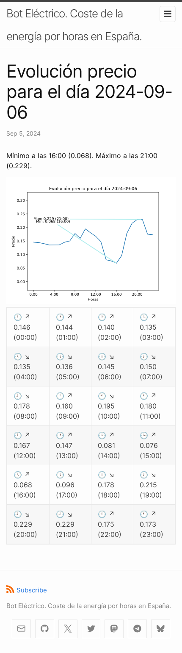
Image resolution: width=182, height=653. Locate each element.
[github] (44, 629)
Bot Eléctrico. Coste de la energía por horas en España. (74, 25)
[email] (21, 629)
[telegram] (137, 629)
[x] (67, 629)
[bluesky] (160, 629)
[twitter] (91, 629)
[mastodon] (114, 629)
